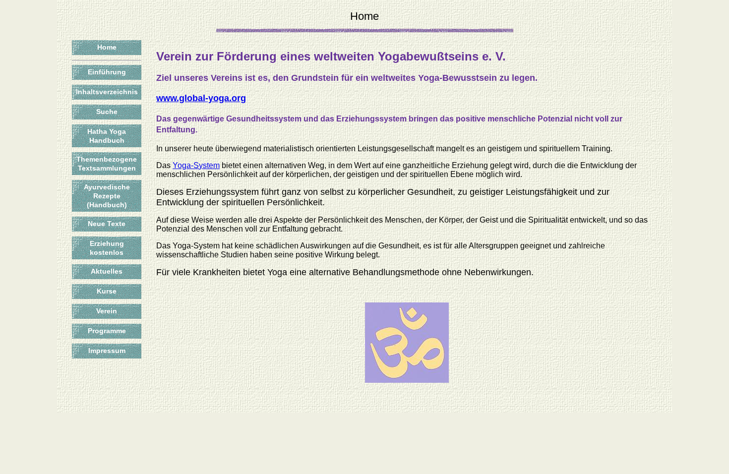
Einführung (107, 72)
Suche (107, 112)
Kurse (107, 291)
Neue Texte (106, 224)
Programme (107, 331)
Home (107, 47)
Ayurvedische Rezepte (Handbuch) (107, 196)
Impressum (106, 351)
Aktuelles (106, 271)
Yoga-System (196, 165)
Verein (106, 311)
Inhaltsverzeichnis (107, 92)
